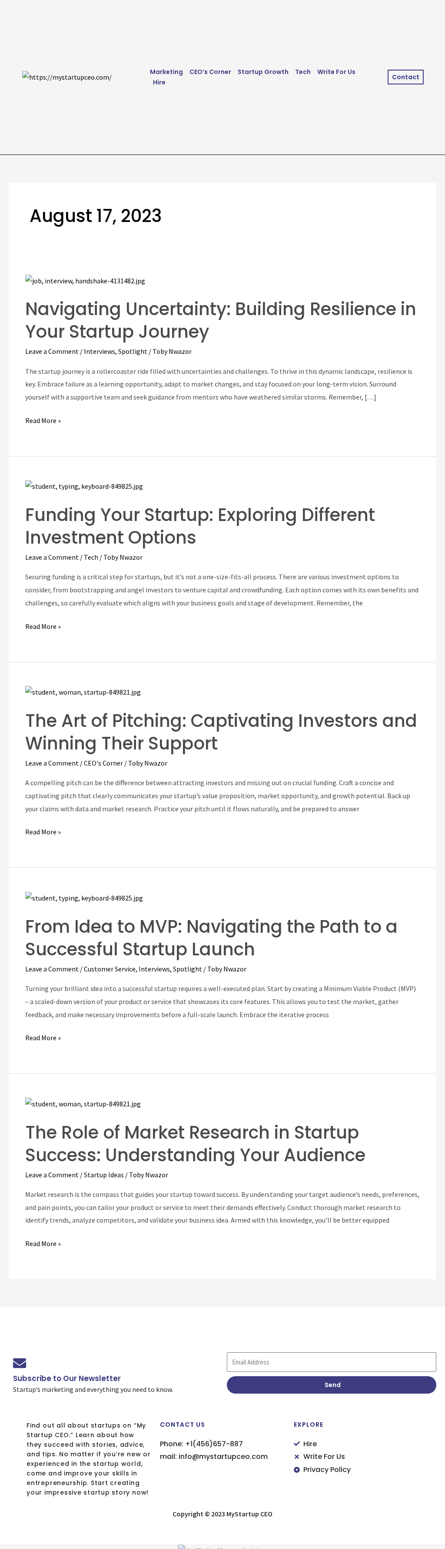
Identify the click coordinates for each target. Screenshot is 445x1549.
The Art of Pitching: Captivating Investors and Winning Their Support (221, 732)
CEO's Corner (103, 763)
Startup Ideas (104, 1174)
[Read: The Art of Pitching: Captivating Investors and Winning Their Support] (83, 691)
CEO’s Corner (210, 71)
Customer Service (110, 968)
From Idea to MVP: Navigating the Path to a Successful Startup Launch (211, 937)
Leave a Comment (52, 351)
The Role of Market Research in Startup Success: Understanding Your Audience (195, 1143)
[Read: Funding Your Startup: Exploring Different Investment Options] (84, 485)
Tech (303, 71)
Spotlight (132, 351)
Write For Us (336, 71)
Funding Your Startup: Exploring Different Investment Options (200, 526)
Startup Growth (263, 71)
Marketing (166, 71)
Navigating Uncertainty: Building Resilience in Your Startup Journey (220, 320)
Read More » (43, 419)
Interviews (99, 351)
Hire (159, 82)
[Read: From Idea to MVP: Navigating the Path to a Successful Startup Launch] (84, 897)
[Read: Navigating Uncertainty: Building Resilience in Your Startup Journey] (85, 280)
